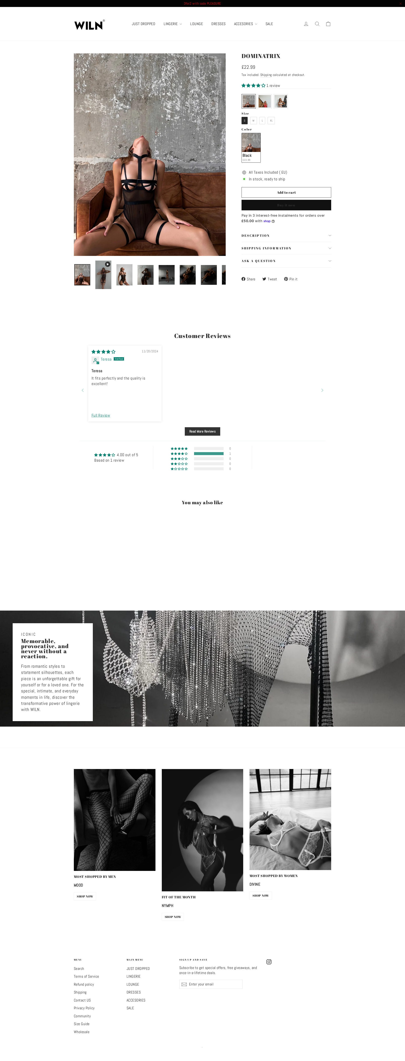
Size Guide (82, 1024)
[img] (103, 351)
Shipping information (267, 248)
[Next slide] (322, 390)
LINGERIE (171, 23)
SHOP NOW (85, 896)
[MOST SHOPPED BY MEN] (114, 820)
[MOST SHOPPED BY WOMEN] (290, 819)
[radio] (249, 101)
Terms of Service (86, 976)
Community (82, 1016)
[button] (254, 85)
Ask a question (259, 261)
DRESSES (218, 23)
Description (256, 235)
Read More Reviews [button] (202, 431)
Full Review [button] (101, 415)
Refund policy (84, 984)
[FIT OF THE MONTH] (202, 830)
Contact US (82, 1000)
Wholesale (81, 1032)
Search (79, 968)
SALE (269, 23)
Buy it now (286, 205)
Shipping (266, 75)
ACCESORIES (244, 23)
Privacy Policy (84, 1008)
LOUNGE (196, 23)
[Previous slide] (82, 390)
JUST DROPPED (143, 23)
